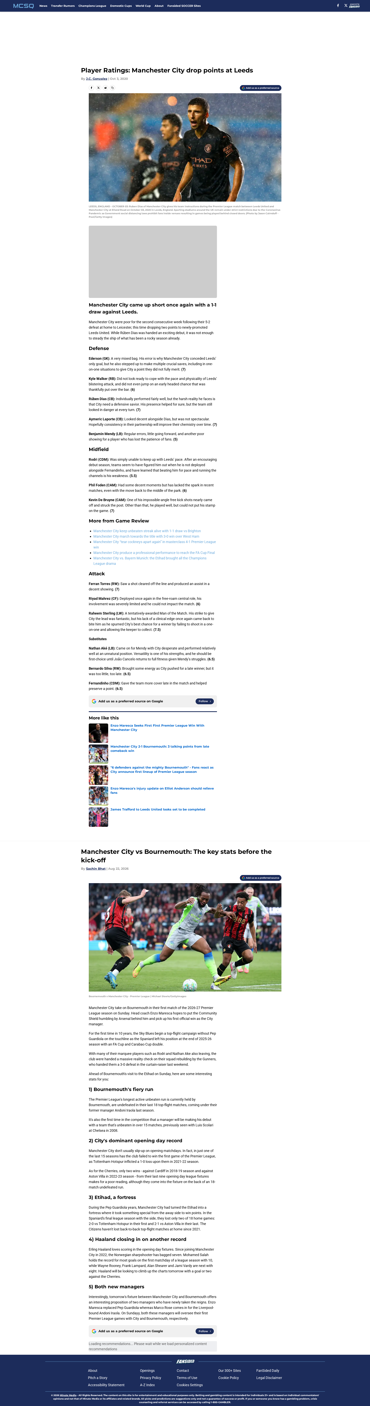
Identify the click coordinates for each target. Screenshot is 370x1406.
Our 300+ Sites (229, 1371)
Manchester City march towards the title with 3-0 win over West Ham (146, 536)
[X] (345, 5)
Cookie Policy (228, 1378)
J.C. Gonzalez (96, 79)
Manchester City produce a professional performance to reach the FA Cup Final (154, 553)
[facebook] (338, 5)
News (43, 6)
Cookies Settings (190, 1385)
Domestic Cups (121, 6)
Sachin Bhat (96, 869)
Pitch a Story (97, 1378)
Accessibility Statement (106, 1385)
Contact (183, 1371)
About (159, 6)
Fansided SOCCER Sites (184, 6)
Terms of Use (187, 1378)
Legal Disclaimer (269, 1378)
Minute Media (68, 1395)
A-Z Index (147, 1385)
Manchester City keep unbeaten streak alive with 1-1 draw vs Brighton (147, 531)
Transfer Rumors (63, 6)
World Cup (143, 6)
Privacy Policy (150, 1378)
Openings (147, 1371)
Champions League (92, 6)
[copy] (112, 88)
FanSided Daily (267, 1371)
